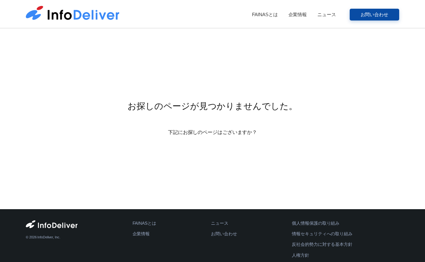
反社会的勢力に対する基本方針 (322, 244)
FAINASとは (265, 14)
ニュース (326, 14)
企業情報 (297, 14)
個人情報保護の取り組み (315, 223)
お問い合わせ (374, 14)
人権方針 (300, 255)
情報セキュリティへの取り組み (322, 233)
